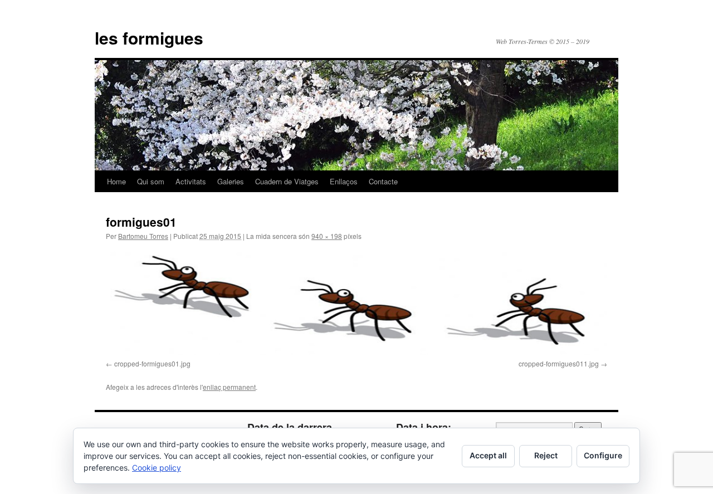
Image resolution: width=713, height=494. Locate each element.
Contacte (383, 181)
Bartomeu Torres (143, 236)
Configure (603, 455)
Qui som (150, 181)
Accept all (488, 455)
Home (116, 181)
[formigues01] (356, 302)
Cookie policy (156, 467)
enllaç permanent (229, 387)
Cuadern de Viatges (287, 181)
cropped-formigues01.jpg (152, 363)
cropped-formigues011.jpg (559, 363)
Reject (546, 455)
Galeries (230, 181)
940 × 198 (326, 236)
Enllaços (344, 181)
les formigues (149, 38)
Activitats (190, 181)
